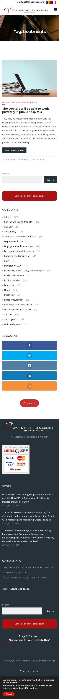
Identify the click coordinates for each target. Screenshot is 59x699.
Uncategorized (11, 319)
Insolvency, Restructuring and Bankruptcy (24, 270)
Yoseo (52, 660)
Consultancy (10, 231)
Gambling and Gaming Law (17, 255)
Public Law (9, 294)
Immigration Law (12, 265)
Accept (9, 694)
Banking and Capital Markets (18, 221)
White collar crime (13, 324)
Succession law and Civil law (17, 309)
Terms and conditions (29, 671)
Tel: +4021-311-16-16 (16, 589)
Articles (6, 102)
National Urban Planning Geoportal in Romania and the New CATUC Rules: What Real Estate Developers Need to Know (27, 498)
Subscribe (7, 645)
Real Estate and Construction (18, 304)
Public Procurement (13, 299)
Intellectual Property (14, 275)
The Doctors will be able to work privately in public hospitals (25, 110)
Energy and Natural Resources (19, 251)
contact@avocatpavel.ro (30, 1)
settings (33, 688)
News (7, 290)
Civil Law (8, 226)
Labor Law (9, 285)
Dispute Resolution (13, 241)
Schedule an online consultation (29, 195)
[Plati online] (15, 459)
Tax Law (8, 314)
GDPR (7, 260)
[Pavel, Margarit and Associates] (25, 9)
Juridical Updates (12, 280)
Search (5, 173)
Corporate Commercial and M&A (20, 236)
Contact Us (29, 403)
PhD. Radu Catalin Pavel (17, 159)
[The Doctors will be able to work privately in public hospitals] (29, 78)
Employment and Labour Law (24, 102)
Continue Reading (14, 150)
